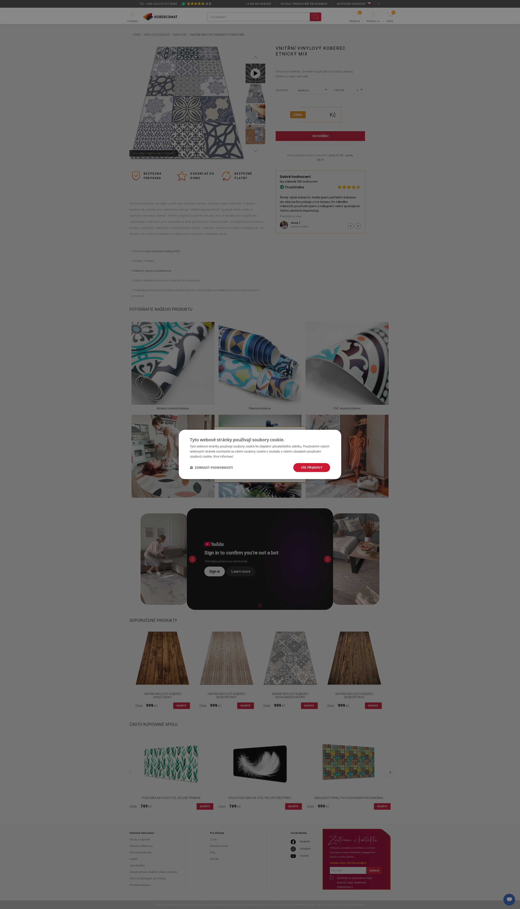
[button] (211, 467)
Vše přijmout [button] (311, 467)
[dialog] (260, 454)
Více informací (223, 456)
